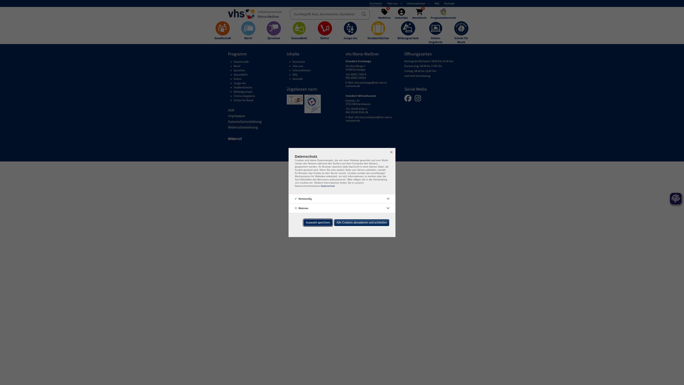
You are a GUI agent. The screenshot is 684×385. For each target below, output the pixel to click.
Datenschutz (328, 185)
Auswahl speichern (318, 222)
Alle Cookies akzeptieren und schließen (361, 222)
